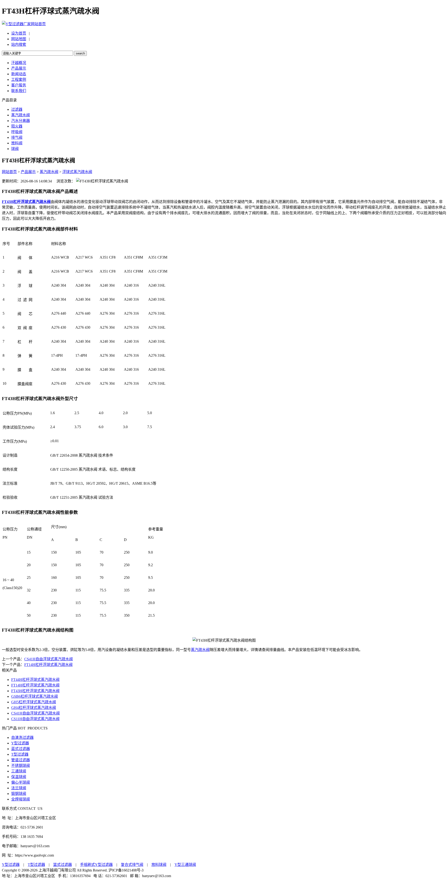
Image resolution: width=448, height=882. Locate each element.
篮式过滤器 (62, 865)
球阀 (15, 149)
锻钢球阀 (18, 794)
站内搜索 (18, 44)
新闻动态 (18, 74)
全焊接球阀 (20, 799)
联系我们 (18, 91)
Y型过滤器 (20, 743)
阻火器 (16, 126)
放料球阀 (158, 865)
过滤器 (16, 109)
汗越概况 (18, 63)
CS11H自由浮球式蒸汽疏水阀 (35, 719)
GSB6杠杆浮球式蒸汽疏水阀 (34, 696)
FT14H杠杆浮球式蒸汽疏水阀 (48, 665)
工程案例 (18, 80)
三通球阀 (18, 771)
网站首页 (38, 24)
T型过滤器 (19, 754)
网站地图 (18, 39)
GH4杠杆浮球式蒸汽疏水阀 (33, 708)
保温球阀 (18, 777)
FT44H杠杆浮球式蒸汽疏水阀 (35, 680)
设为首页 (18, 33)
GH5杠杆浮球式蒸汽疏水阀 (33, 702)
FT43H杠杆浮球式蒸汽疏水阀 (35, 691)
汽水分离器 (20, 121)
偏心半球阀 (20, 782)
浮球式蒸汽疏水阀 (77, 172)
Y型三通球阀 (185, 865)
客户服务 (18, 85)
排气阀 (16, 137)
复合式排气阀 (132, 865)
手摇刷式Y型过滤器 (96, 865)
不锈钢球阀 (20, 766)
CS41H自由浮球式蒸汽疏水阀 (48, 659)
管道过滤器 (20, 760)
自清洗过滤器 (22, 738)
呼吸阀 (16, 132)
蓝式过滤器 (20, 749)
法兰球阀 (18, 788)
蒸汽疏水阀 (20, 115)
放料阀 (16, 143)
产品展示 (18, 68)
